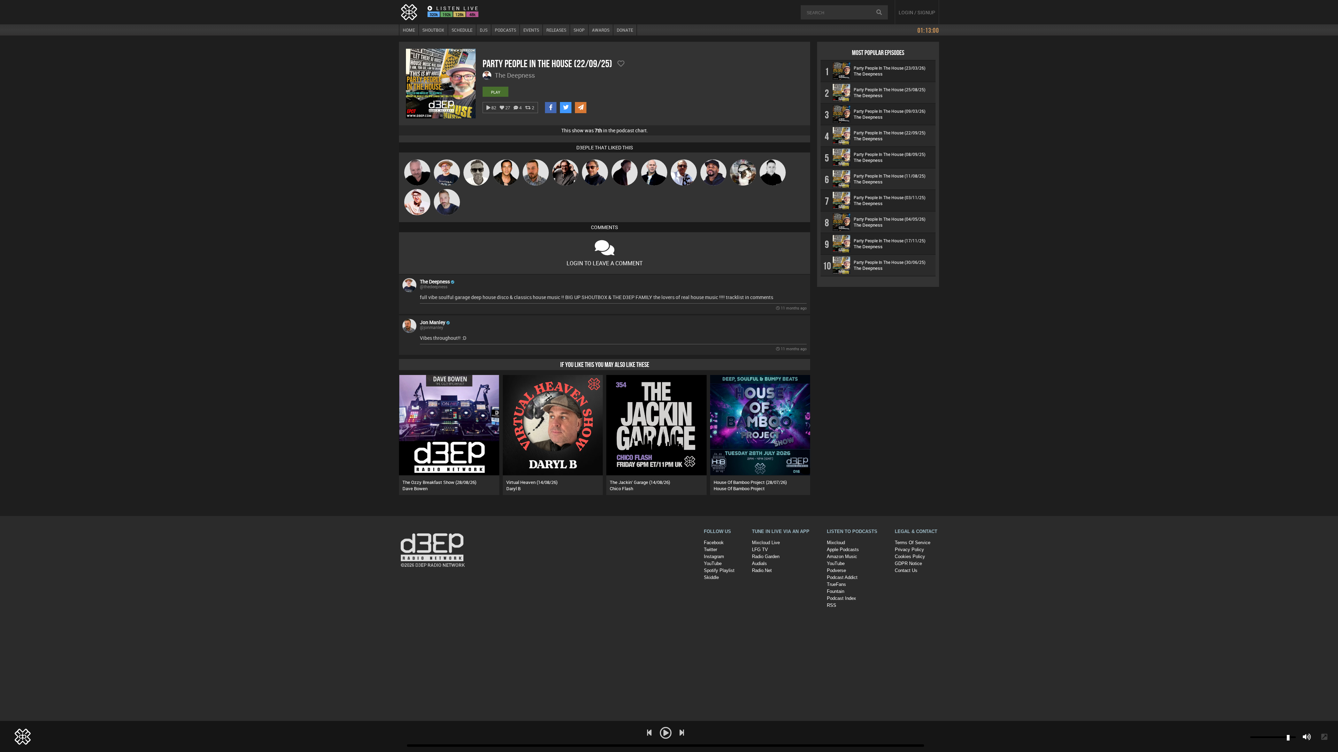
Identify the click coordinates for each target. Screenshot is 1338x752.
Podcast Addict (842, 577)
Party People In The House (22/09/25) (889, 132)
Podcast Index (841, 598)
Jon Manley (432, 322)
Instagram (714, 556)
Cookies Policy (910, 556)
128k (459, 14)
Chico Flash (621, 488)
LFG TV (760, 549)
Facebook (714, 542)
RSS (831, 605)
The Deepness (435, 281)
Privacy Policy (909, 549)
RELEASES (556, 30)
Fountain (835, 591)
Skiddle (711, 577)
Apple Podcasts (843, 549)
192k (447, 14)
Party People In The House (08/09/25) (889, 154)
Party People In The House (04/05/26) (889, 219)
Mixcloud (836, 542)
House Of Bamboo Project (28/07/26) (750, 482)
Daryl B (513, 488)
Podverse (836, 570)
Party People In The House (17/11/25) (889, 240)
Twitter (710, 549)
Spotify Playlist (719, 570)
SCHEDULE (462, 30)
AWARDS (600, 30)
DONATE (625, 30)
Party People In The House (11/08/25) (889, 176)
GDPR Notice (908, 563)
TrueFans (836, 584)
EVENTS (531, 30)
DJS (483, 30)
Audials (759, 563)
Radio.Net (762, 570)
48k (472, 14)
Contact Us (906, 570)
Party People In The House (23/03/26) (889, 68)
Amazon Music (842, 556)
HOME (409, 30)
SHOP (579, 30)
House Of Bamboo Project (739, 488)
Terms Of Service (912, 542)
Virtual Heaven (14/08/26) (532, 482)
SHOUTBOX (433, 30)
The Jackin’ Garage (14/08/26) (640, 482)
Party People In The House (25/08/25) (889, 89)
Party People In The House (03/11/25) (889, 197)
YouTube (713, 563)
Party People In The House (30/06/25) (889, 262)
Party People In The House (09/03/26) (889, 111)
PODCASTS (505, 30)
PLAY (495, 92)
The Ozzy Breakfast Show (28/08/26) (439, 482)
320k (434, 14)
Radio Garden (765, 556)
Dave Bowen (415, 488)
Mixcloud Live (766, 542)
